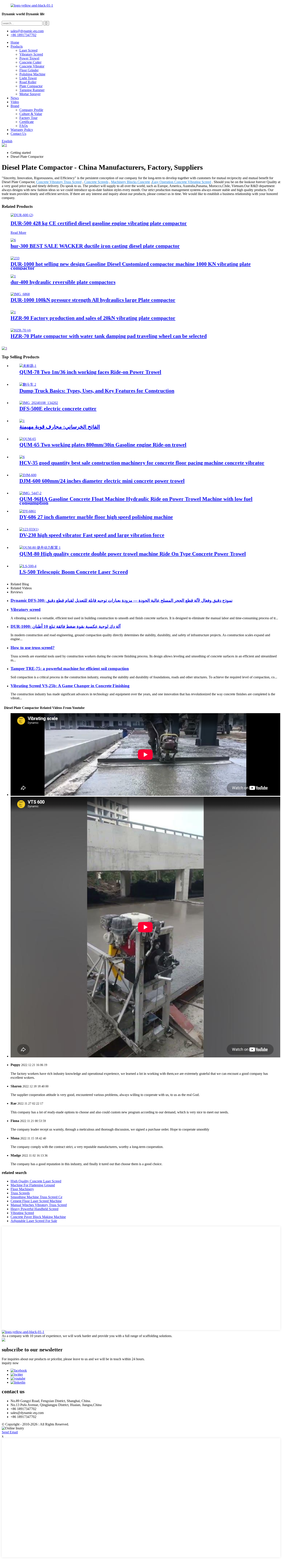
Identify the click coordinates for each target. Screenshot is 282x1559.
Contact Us (18, 134)
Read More (18, 232)
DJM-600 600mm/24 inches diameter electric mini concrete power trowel (102, 481)
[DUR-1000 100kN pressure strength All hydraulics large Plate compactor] (20, 294)
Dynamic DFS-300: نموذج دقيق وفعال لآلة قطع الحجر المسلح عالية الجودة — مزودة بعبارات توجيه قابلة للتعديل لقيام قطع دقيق (121, 600)
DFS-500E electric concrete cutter (57, 408)
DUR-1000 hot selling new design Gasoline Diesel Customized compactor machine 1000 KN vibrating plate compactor (131, 266)
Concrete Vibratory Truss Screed (59, 182)
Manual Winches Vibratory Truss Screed (39, 1205)
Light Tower (28, 78)
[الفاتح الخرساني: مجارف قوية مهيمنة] (22, 421)
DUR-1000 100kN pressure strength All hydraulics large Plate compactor (93, 300)
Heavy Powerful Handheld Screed (34, 1209)
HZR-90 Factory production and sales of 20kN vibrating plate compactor (93, 318)
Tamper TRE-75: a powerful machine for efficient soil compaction (70, 668)
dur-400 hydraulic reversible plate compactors (63, 282)
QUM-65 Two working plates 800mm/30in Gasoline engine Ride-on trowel (102, 445)
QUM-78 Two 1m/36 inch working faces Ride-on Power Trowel (90, 372)
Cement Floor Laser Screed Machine (36, 1201)
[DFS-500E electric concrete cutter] (38, 403)
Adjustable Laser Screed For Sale (34, 1221)
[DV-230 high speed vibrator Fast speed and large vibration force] (28, 529)
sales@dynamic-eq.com (27, 31)
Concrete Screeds (96, 182)
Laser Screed (28, 50)
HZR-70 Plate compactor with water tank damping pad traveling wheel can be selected (109, 336)
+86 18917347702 (23, 35)
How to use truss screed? (33, 647)
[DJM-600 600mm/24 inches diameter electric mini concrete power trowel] (27, 475)
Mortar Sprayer (30, 94)
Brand (15, 106)
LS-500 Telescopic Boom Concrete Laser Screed (73, 572)
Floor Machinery (22, 1189)
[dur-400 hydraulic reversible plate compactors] (13, 276)
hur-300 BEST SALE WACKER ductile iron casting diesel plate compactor (95, 246)
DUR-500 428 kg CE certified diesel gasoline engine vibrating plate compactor (99, 223)
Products (17, 46)
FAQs (23, 126)
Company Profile (31, 110)
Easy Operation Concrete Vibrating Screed (181, 182)
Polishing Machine (32, 74)
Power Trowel (29, 58)
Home (15, 42)
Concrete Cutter (30, 62)
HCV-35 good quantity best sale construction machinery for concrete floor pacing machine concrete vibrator (141, 463)
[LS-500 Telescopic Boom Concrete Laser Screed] (27, 566)
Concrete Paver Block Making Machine (38, 1217)
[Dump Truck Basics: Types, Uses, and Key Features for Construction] (27, 384)
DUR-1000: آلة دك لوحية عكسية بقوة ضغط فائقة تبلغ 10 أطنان (66, 626)
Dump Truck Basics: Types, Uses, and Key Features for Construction (96, 391)
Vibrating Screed (22, 1213)
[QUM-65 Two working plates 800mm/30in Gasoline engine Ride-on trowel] (27, 439)
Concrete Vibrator (31, 66)
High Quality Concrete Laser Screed (36, 1181)
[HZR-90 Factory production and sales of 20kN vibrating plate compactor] (13, 312)
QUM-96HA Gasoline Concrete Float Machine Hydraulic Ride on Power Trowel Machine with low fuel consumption (135, 501)
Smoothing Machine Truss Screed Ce (36, 1197)
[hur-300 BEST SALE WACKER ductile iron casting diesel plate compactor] (13, 240)
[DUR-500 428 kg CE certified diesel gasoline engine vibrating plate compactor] (22, 215)
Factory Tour (28, 118)
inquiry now (10, 1363)
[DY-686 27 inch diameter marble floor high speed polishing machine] (27, 511)
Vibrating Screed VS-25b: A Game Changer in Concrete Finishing (70, 685)
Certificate (26, 122)
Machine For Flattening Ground (33, 1185)
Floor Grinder (29, 70)
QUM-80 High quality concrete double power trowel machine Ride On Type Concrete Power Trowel (132, 554)
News (15, 98)
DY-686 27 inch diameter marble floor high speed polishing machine (96, 517)
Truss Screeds (20, 1193)
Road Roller (27, 82)
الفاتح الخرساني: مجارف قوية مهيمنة (59, 427)
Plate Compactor (31, 86)
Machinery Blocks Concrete (130, 182)
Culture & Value (30, 114)
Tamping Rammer (32, 90)
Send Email (10, 1432)
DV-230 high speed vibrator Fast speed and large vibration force (91, 535)
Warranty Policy (22, 130)
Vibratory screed (26, 609)
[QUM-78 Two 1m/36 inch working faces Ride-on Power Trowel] (27, 366)
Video (15, 102)
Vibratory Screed (31, 54)
